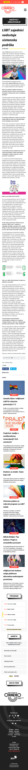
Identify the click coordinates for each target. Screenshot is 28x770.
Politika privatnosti (14, 766)
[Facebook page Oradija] (15, 716)
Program (14, 596)
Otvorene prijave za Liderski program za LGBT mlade (14, 504)
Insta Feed (14, 683)
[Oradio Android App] (13, 723)
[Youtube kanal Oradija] (18, 716)
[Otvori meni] (25, 9)
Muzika (11, 731)
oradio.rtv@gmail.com (14, 751)
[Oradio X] (14, 717)
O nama (14, 736)
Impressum (17, 734)
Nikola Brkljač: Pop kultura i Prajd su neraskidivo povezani (12, 540)
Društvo (14, 394)
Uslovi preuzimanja (14, 765)
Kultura (17, 729)
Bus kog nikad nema (9, 666)
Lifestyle (16, 731)
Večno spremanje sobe (10, 672)
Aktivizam (14, 497)
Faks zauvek (7, 656)
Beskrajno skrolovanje (10, 650)
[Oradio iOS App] (15, 723)
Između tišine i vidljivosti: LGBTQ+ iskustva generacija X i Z (13, 401)
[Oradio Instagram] (12, 716)
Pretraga (10, 734)
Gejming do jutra (8, 661)
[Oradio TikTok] (9, 716)
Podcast (17, 733)
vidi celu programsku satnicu (14, 629)
